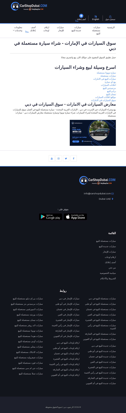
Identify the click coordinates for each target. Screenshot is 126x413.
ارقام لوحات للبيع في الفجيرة (66, 358)
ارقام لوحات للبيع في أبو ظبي (66, 348)
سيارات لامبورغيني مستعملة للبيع (28, 309)
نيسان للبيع (111, 94)
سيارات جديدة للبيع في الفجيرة (102, 367)
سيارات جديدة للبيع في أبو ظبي (102, 351)
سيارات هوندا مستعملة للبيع (30, 336)
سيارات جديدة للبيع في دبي (103, 345)
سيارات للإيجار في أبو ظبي (67, 303)
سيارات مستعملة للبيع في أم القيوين (99, 339)
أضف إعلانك (32, 29)
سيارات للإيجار (60, 29)
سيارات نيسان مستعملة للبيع (30, 320)
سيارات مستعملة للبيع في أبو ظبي (100, 303)
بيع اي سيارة (110, 82)
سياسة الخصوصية (108, 273)
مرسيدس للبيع (109, 88)
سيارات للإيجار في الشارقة (67, 330)
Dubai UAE (105, 199)
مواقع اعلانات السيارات (105, 97)
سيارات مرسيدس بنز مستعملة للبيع (27, 303)
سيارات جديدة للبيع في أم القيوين (101, 383)
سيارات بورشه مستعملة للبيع (30, 314)
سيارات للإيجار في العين (68, 314)
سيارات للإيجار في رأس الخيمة (65, 325)
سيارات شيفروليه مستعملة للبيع (28, 357)
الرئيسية (111, 27)
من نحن (112, 267)
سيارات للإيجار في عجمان (67, 309)
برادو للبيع (111, 91)
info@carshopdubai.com (97, 193)
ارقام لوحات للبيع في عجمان (66, 353)
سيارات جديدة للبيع (76, 29)
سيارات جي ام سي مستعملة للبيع (27, 368)
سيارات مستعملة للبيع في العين (101, 314)
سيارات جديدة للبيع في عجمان (102, 356)
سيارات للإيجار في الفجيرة (67, 320)
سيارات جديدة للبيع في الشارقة (102, 378)
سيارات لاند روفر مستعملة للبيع (29, 325)
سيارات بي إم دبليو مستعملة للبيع (28, 298)
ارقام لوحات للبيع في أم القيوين (65, 375)
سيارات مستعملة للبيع (96, 30)
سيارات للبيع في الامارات (104, 79)
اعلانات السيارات (108, 85)
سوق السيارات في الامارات (103, 100)
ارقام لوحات (46, 29)
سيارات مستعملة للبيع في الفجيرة (100, 320)
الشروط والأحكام (108, 278)
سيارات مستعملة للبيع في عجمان (101, 309)
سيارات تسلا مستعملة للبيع (31, 373)
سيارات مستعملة (108, 75)
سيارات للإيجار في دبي (69, 298)
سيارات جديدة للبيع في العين (103, 362)
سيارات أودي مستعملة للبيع (30, 341)
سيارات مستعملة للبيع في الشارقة (100, 333)
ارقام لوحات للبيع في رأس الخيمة (64, 364)
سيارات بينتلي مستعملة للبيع (30, 346)
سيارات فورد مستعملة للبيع (30, 362)
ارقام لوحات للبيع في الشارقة (66, 369)
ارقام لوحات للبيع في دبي (68, 342)
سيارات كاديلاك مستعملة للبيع (29, 352)
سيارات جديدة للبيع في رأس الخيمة (100, 372)
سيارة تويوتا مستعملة (106, 72)
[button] (17, 29)
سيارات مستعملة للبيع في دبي (102, 298)
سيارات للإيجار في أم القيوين (66, 336)
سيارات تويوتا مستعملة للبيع (30, 330)
